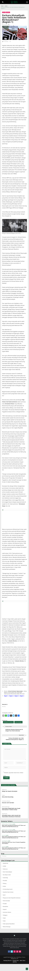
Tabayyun (5, 915)
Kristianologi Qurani (8, 889)
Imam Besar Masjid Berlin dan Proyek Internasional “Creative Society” (11, 809)
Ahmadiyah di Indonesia (8, 722)
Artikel (3, 12)
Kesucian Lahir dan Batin (8, 802)
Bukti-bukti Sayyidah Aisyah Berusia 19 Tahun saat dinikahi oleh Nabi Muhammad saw (14, 826)
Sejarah (5, 909)
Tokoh (3, 795)
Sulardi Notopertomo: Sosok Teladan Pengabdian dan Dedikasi (13, 843)
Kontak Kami (16, 960)
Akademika (4, 813)
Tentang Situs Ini (7, 960)
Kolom (4, 886)
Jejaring (15, 961)
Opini (4, 895)
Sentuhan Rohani (6, 801)
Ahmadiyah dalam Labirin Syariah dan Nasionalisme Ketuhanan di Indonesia (11, 816)
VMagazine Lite (14, 958)
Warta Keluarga (5, 806)
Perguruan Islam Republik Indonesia (11, 897)
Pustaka (5, 903)
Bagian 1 (6, 696)
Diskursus (8, 12)
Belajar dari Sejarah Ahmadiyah (9, 791)
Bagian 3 (17, 696)
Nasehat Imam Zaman (8, 892)
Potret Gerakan (6, 900)
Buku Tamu (22, 960)
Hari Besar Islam (7, 874)
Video (4, 921)
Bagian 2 (11, 696)
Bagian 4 (22, 696)
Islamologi (5, 877)
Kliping (4, 883)
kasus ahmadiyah (18, 722)
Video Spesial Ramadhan (9, 923)
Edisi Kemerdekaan (7, 872)
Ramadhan (5, 906)
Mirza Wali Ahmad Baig (7, 797)
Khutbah (5, 880)
